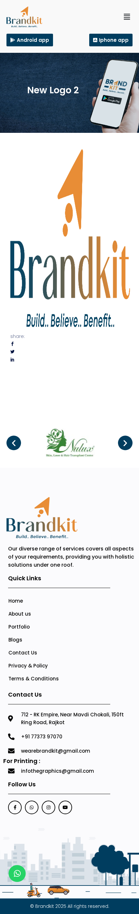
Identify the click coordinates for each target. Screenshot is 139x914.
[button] (127, 17)
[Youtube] (65, 807)
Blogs (15, 639)
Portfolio (19, 626)
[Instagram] (48, 807)
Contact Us (22, 652)
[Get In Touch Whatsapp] (17, 873)
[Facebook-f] (15, 807)
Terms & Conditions (33, 678)
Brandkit (44, 906)
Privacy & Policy (28, 665)
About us (19, 613)
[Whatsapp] (31, 807)
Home (15, 600)
